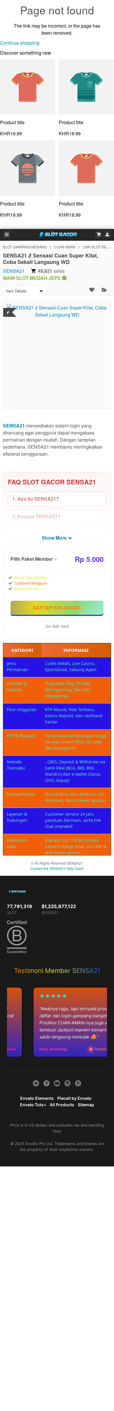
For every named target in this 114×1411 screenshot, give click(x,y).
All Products (62, 1104)
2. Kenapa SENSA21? (36, 516)
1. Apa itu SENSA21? (35, 498)
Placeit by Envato (74, 1098)
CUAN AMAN (64, 246)
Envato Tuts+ (33, 1104)
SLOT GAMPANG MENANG (25, 246)
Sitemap (86, 1104)
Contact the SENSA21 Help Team (57, 868)
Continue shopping (19, 42)
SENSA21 (14, 270)
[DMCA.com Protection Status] (8, 308)
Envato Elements (37, 1098)
